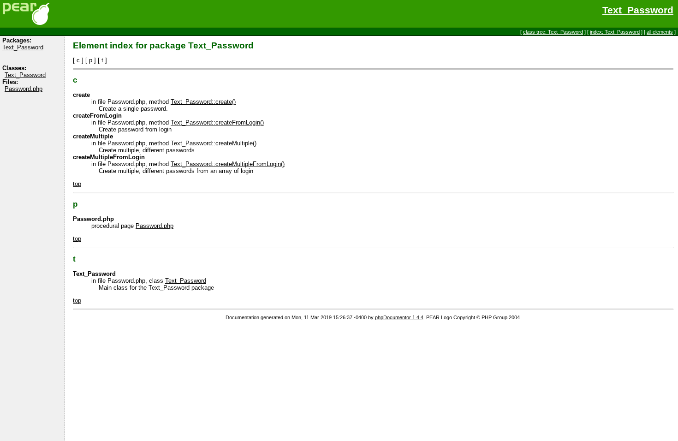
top (77, 183)
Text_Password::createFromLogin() (217, 122)
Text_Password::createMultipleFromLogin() (228, 164)
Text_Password (637, 10)
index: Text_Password (615, 32)
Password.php (23, 88)
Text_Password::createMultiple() (213, 143)
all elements (660, 32)
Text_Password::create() (203, 101)
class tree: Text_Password (553, 32)
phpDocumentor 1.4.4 (399, 317)
